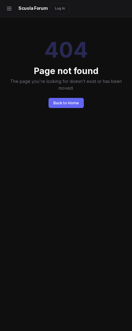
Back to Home (66, 103)
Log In (60, 8)
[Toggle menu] (9, 8)
